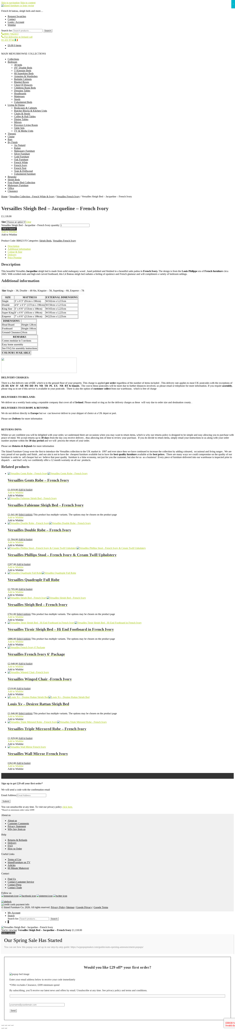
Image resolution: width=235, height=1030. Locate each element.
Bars (10, 139)
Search (47, 30)
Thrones (12, 133)
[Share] (9, 1025)
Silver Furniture (22, 153)
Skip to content (27, 2)
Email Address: (9, 795)
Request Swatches (17, 16)
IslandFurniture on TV (19, 862)
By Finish (13, 142)
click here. (67, 807)
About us (12, 820)
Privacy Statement (17, 826)
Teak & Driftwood (23, 171)
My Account (14, 912)
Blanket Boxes (21, 82)
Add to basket (9, 229)
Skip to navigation (10, 2)
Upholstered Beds (23, 102)
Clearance (13, 191)
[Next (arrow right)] (5, 1028)
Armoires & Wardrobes (26, 76)
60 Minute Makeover (18, 868)
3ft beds (18, 64)
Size (3, 222)
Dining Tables (21, 119)
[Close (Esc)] (12, 1025)
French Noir (20, 168)
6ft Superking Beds (24, 73)
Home (4, 196)
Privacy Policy (58, 907)
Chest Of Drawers (23, 85)
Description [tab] (13, 246)
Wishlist (12, 25)
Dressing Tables (22, 90)
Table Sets (19, 128)
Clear (28, 222)
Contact (12, 19)
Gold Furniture (21, 156)
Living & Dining (16, 105)
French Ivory (20, 165)
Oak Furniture (21, 159)
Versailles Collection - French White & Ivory (32, 196)
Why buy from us (16, 829)
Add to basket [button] (25, 489)
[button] (23, 53)
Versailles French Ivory (68, 196)
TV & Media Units (23, 130)
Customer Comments (18, 823)
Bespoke (12, 176)
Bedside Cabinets (23, 79)
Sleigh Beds (14, 179)
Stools (17, 99)
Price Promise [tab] (15, 257)
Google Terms (101, 907)
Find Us (12, 879)
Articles (12, 865)
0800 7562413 (11, 34)
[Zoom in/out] (2, 1025)
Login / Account (16, 22)
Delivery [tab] (12, 254)
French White (21, 162)
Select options (26, 514)
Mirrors (18, 122)
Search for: (6, 30)
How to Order (15, 848)
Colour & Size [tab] (15, 251)
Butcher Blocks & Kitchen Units (30, 110)
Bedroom (12, 62)
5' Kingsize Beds (22, 70)
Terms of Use (14, 859)
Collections (13, 59)
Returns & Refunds (17, 840)
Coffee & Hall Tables (25, 116)
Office (11, 188)
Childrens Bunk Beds (25, 87)
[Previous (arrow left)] (2, 1028)
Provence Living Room (26, 125)
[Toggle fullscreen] (5, 1025)
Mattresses (19, 96)
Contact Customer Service (21, 881)
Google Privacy (84, 907)
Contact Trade (15, 887)
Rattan (17, 148)
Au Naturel (19, 145)
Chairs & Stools (22, 113)
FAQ (10, 845)
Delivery (12, 843)
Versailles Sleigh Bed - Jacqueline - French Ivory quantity (30, 225)
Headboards (20, 93)
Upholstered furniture (25, 174)
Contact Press (14, 884)
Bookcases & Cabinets (25, 108)
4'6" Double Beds (23, 67)
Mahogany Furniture (24, 151)
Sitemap (70, 907)
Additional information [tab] (19, 249)
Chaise (11, 136)
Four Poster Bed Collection (21, 182)
